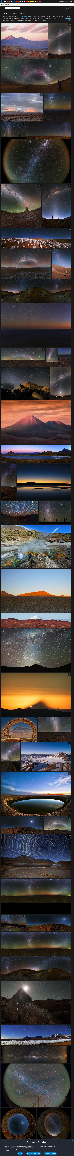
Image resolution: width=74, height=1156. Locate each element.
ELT (35, 16)
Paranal (35, 18)
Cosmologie (31, 16)
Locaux (53, 18)
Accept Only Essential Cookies (33, 1153)
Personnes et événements (44, 18)
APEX (22, 16)
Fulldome (55, 16)
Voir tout (5, 16)
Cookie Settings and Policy (50, 1153)
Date (69, 20)
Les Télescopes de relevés (44, 20)
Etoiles (35, 20)
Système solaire (20, 20)
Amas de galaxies (7, 18)
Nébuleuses (28, 18)
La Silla (22, 18)
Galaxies (61, 16)
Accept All (20, 1153)
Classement (68, 18)
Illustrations (16, 18)
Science (61, 1)
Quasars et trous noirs (9, 20)
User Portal (65, 1)
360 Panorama (12, 16)
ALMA (18, 16)
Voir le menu (5, 4)
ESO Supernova (41, 16)
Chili (25, 16)
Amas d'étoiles (28, 20)
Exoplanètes (49, 16)
